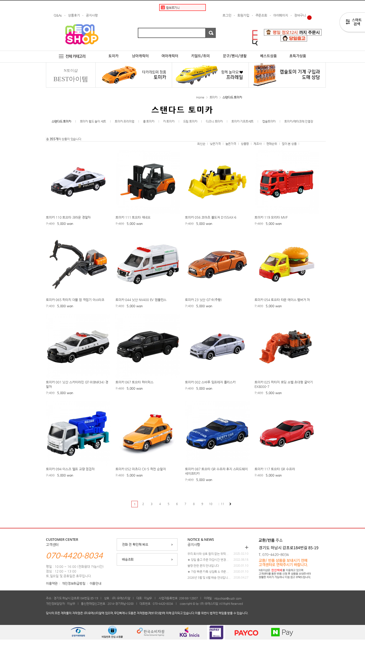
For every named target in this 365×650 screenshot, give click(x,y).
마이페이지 (280, 15)
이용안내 (95, 583)
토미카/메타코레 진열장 (298, 121)
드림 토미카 (190, 121)
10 (210, 504)
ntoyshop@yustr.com (228, 598)
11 (222, 504)
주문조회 (261, 15)
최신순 (201, 143)
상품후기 (74, 15)
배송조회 (128, 559)
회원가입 (243, 15)
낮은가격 (215, 143)
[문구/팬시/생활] (235, 52)
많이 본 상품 (289, 143)
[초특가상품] (301, 52)
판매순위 (271, 143)
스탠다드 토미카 (232, 97)
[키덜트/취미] (200, 52)
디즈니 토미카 (214, 121)
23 (230, 504)
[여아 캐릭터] (170, 52)
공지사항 (92, 15)
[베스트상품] (268, 52)
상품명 (245, 143)
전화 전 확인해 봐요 (135, 544)
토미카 (214, 97)
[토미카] (113, 52)
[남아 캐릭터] (140, 52)
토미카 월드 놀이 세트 (93, 121)
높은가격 (230, 143)
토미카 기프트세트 (242, 121)
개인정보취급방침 (73, 583)
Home (200, 97)
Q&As (58, 15)
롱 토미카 (148, 121)
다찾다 (352, 23)
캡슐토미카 (269, 121)
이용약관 (52, 583)
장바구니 (300, 15)
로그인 (226, 15)
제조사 (257, 143)
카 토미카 (169, 121)
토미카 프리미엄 (124, 121)
